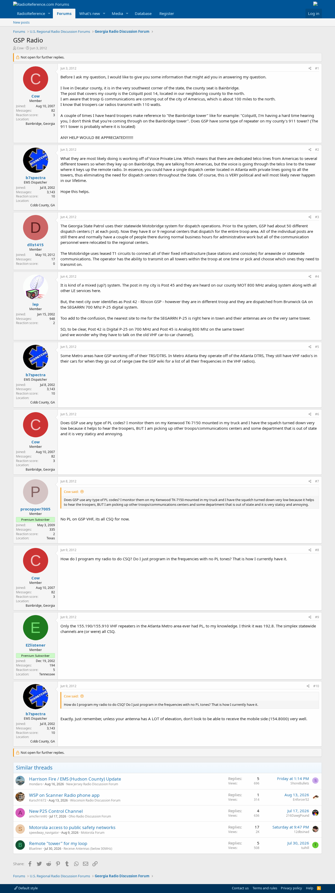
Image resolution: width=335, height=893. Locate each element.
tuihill (305, 848)
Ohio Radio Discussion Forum (90, 816)
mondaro (35, 784)
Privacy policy (291, 888)
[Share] (310, 69)
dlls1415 (35, 244)
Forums (64, 13)
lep (35, 304)
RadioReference (31, 13)
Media (117, 13)
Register (166, 13)
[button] (49, 13)
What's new (89, 13)
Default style (28, 888)
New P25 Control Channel (56, 811)
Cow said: (71, 491)
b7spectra (36, 177)
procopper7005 (35, 509)
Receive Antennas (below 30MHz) (88, 848)
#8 (317, 550)
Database (143, 13)
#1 (317, 68)
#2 (317, 149)
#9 (317, 617)
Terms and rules (265, 888)
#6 (317, 414)
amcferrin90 (38, 816)
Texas (51, 538)
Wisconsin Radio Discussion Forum (95, 800)
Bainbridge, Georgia (40, 123)
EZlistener (36, 645)
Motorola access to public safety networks (72, 827)
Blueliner (35, 848)
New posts (21, 22)
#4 (317, 276)
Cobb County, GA (42, 205)
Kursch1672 (37, 800)
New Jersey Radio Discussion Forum (92, 784)
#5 (317, 347)
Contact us (240, 888)
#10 (316, 686)
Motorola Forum (92, 832)
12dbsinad (301, 832)
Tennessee (47, 674)
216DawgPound (297, 815)
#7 (317, 481)
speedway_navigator (44, 832)
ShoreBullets (300, 783)
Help (309, 888)
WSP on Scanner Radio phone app (64, 795)
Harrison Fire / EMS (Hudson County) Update (75, 779)
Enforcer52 (301, 799)
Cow (20, 48)
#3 (317, 217)
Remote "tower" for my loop (58, 843)
